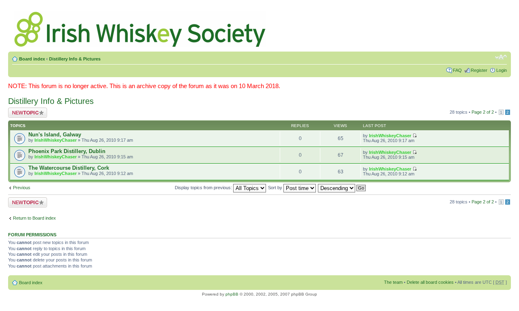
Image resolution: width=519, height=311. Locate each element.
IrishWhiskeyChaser (55, 140)
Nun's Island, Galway (54, 135)
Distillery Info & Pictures (75, 58)
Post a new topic (24, 110)
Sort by (275, 187)
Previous (21, 187)
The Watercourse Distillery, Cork (68, 168)
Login (501, 70)
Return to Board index (34, 218)
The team (393, 282)
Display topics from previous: (204, 187)
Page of (483, 112)
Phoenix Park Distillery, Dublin (66, 151)
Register (479, 70)
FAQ (457, 70)
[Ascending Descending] (342, 187)
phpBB (231, 294)
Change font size (501, 57)
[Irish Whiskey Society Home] (140, 27)
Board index (32, 58)
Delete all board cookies (430, 282)
